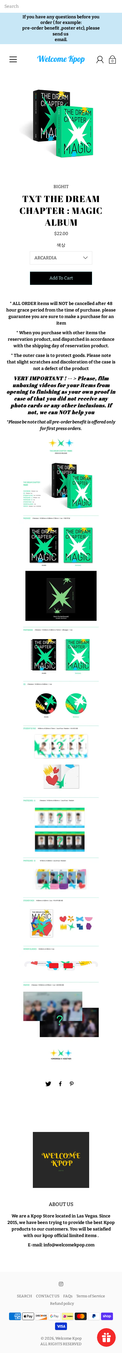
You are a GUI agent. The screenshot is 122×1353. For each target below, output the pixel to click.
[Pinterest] (72, 1084)
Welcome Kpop (68, 1338)
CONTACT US (47, 1296)
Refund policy (62, 1303)
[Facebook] (60, 1084)
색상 (61, 245)
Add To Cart (61, 278)
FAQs (68, 1296)
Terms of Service (90, 1296)
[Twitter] (48, 1084)
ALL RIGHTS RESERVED (61, 1344)
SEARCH (24, 1296)
